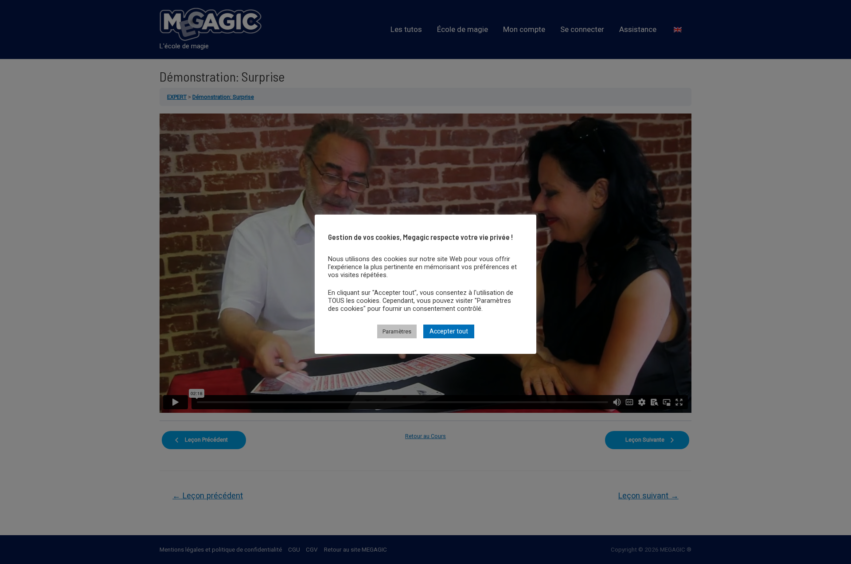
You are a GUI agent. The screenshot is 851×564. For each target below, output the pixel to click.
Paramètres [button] (397, 331)
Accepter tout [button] (448, 331)
